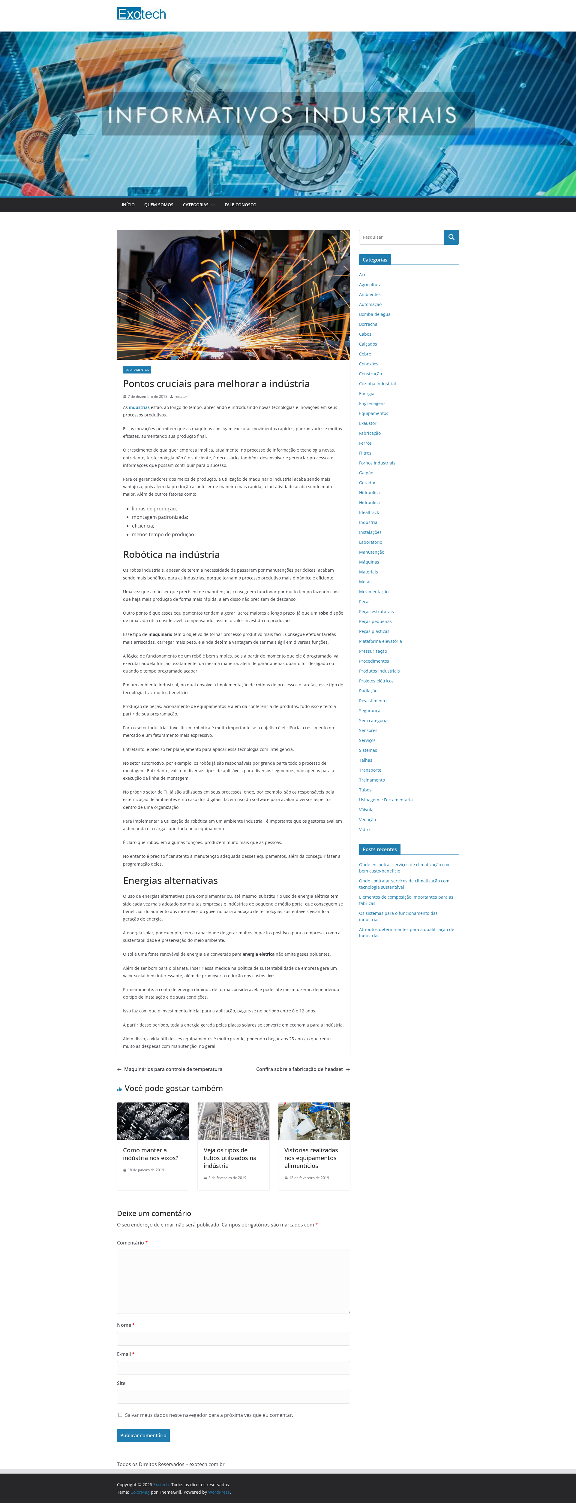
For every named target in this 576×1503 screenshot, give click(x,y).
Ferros (365, 443)
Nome (126, 1325)
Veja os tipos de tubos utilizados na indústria (230, 1158)
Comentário (132, 1242)
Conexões (368, 364)
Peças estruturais (376, 611)
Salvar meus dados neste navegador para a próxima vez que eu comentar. (209, 1415)
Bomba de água (375, 314)
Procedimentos (374, 661)
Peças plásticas (374, 631)
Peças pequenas (375, 621)
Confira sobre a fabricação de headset (299, 1069)
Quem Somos (158, 204)
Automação (370, 304)
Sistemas (368, 750)
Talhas (365, 760)
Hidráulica (369, 502)
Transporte (370, 770)
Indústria (368, 522)
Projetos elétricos (376, 681)
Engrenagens (372, 403)
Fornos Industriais (377, 463)
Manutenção (371, 552)
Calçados (368, 344)
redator (181, 396)
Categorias (195, 204)
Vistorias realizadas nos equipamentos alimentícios (311, 1158)
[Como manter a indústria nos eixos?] (153, 1106)
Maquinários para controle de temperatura (173, 1069)
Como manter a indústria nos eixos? (150, 1154)
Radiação (368, 691)
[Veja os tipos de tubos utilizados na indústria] (233, 1106)
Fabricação (370, 433)
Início (128, 204)
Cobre (365, 354)
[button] (211, 205)
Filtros (365, 453)
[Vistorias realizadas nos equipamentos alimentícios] (314, 1106)
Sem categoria (373, 720)
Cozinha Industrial (377, 383)
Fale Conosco (240, 204)
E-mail (126, 1354)
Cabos (365, 334)
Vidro (364, 829)
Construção (370, 374)
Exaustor (367, 423)
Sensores (368, 730)
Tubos (365, 790)
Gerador (367, 482)
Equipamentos (137, 369)
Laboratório (370, 542)
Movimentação (373, 591)
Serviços (367, 740)
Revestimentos (373, 700)
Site (121, 1383)
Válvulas (367, 809)
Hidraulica (369, 492)
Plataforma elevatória (380, 641)
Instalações (370, 532)
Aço (362, 274)
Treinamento (372, 780)
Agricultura (370, 284)
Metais (366, 582)
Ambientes (370, 294)
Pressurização (373, 651)
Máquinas (369, 562)
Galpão (366, 473)
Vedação (367, 819)
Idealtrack (369, 512)
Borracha (368, 324)
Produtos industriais (379, 671)
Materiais (368, 572)
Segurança (369, 710)
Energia (366, 393)
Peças (364, 601)
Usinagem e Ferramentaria (386, 800)
